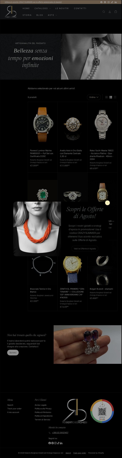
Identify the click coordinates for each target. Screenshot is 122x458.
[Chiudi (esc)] (106, 202)
